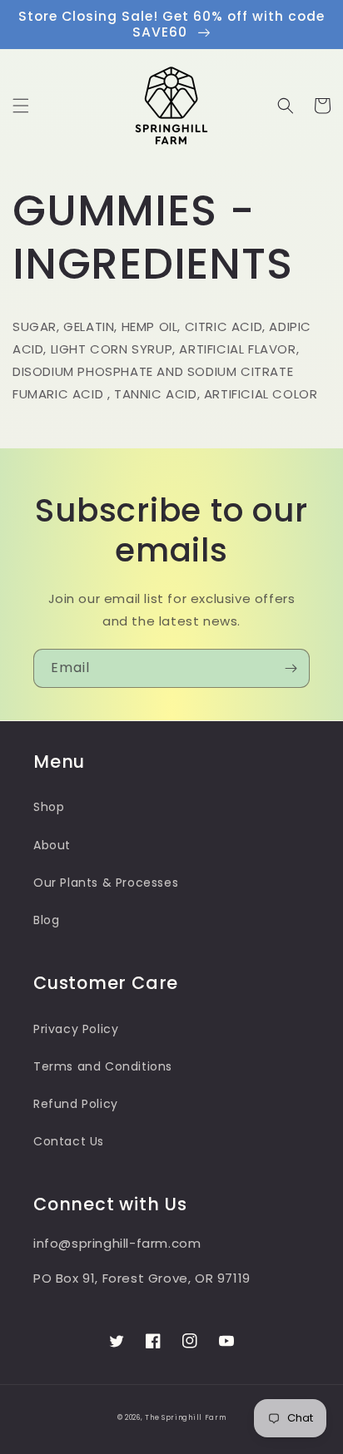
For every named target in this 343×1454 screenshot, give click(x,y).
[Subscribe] (290, 668)
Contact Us (68, 1141)
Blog (46, 920)
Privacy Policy (75, 1029)
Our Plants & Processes (105, 882)
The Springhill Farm (185, 1417)
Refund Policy (75, 1103)
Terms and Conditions (102, 1066)
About (52, 845)
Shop (48, 807)
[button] (20, 105)
